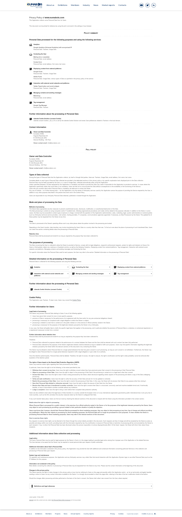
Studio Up (147, 514)
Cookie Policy (76, 300)
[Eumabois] (34, 5)
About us (50, 5)
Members (75, 5)
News (95, 5)
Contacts (122, 5)
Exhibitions (62, 5)
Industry (86, 5)
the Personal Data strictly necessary (61, 500)
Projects (57, 514)
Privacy (112, 514)
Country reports (89, 514)
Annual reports (75, 514)
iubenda (31, 500)
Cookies (120, 514)
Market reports (108, 5)
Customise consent (132, 514)
